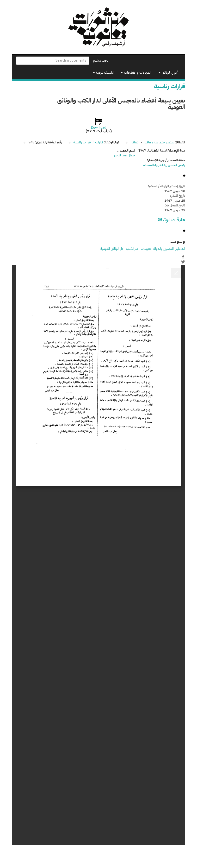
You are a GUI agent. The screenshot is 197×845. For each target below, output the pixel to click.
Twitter (183, 262)
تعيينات (146, 248)
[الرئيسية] (98, 27)
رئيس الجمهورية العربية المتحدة (164, 164)
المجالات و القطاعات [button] (137, 72)
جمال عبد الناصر (124, 155)
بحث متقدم (100, 60)
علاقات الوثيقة (171, 219)
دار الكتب (132, 248)
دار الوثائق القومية (111, 248)
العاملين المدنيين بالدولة (169, 248)
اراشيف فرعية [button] (104, 72)
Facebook (183, 257)
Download (98, 127)
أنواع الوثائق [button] (169, 72)
